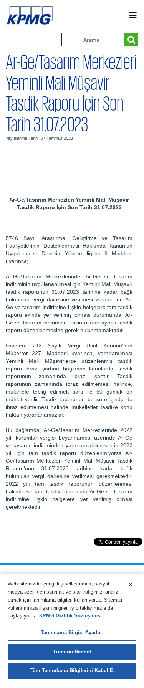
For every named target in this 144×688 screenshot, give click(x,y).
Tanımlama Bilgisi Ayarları (72, 632)
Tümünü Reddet (72, 652)
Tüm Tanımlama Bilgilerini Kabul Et (72, 670)
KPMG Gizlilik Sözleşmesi (70, 616)
